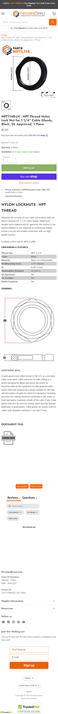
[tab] (29, 498)
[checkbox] (13, 518)
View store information (13, 196)
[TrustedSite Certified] (29, 708)
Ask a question (22, 486)
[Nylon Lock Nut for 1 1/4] (6, 105)
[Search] (53, 22)
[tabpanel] (29, 530)
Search (29, 691)
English (28, 678)
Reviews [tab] (13, 497)
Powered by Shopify (29, 698)
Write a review (36, 486)
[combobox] (25, 22)
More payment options (29, 183)
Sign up (29, 665)
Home (4, 35)
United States (27, 685)
